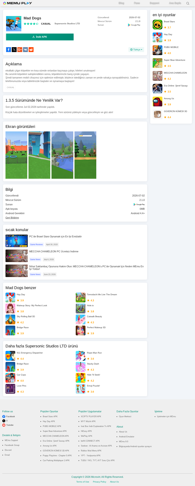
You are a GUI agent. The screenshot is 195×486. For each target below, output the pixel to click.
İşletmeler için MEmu (166, 416)
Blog (121, 3)
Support (154, 3)
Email (7, 455)
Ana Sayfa (175, 3)
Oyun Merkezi (125, 416)
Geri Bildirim (12, 217)
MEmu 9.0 (123, 441)
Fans (137, 3)
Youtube (9, 425)
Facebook (10, 416)
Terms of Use (82, 482)
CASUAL (46, 23)
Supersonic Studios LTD (67, 23)
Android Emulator (126, 436)
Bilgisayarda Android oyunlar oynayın (135, 446)
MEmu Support (11, 440)
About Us (123, 432)
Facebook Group (12, 445)
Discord (8, 450)
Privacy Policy (99, 482)
